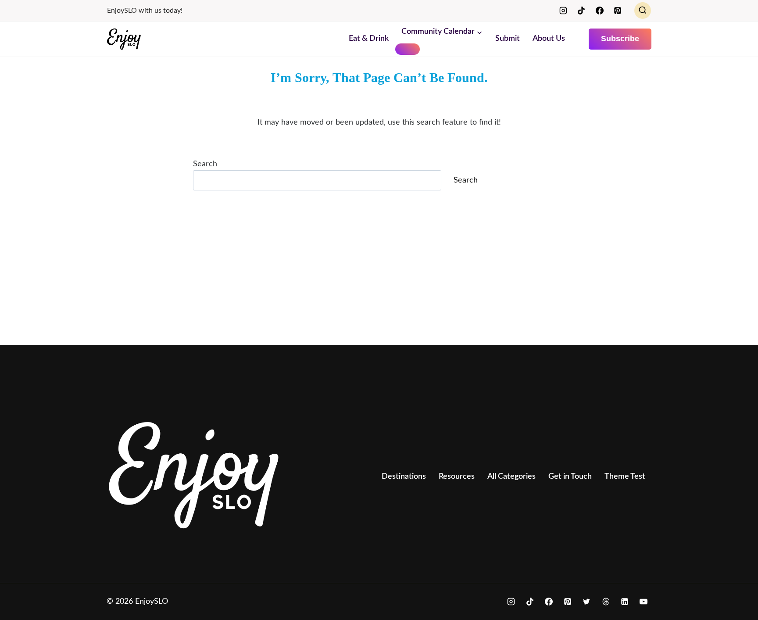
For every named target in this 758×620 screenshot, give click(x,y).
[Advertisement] (370, 272)
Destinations (404, 476)
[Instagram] (563, 10)
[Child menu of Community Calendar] (407, 49)
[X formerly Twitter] (586, 601)
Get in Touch (570, 476)
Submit (507, 39)
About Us (549, 39)
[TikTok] (581, 10)
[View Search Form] (642, 10)
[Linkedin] (625, 601)
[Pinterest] (618, 10)
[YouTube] (643, 601)
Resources (457, 476)
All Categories (511, 476)
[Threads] (606, 601)
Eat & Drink (369, 39)
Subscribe (620, 38)
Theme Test (624, 476)
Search (205, 164)
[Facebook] (600, 10)
